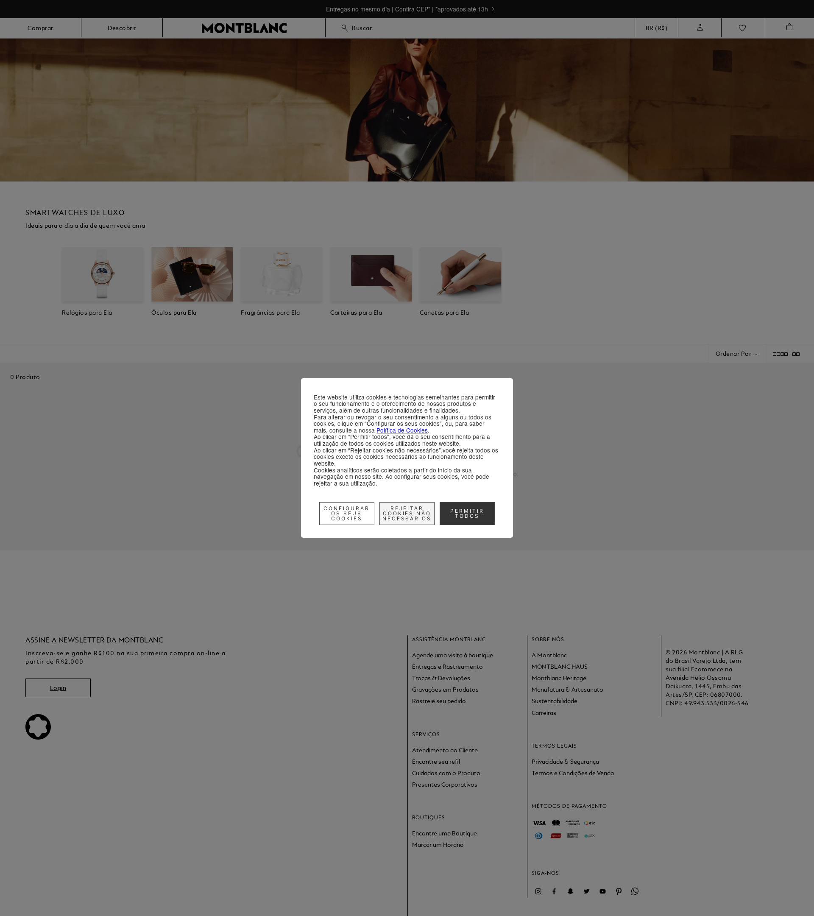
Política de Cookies (402, 430)
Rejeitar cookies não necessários (407, 513)
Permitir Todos (467, 513)
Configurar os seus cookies (346, 513)
